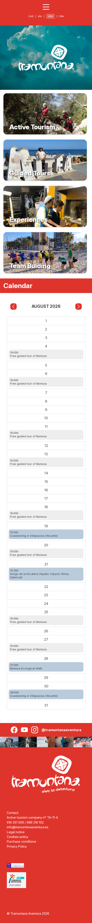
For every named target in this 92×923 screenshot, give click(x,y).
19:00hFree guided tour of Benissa (28, 354)
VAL (40, 16)
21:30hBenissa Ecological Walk (26, 666)
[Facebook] (14, 729)
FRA (61, 16)
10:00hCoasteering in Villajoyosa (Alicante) (34, 534)
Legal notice (16, 832)
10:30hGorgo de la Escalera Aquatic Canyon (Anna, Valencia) (39, 574)
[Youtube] (24, 729)
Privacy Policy (17, 846)
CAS (31, 16)
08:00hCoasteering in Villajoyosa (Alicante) (34, 694)
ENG (50, 16)
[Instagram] (34, 729)
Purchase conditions (21, 841)
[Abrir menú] (46, 7)
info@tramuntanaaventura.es (27, 827)
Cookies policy (17, 837)
